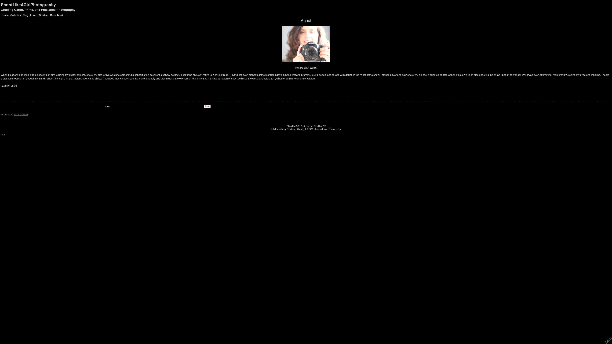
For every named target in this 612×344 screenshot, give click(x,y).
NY (324, 126)
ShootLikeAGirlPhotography (28, 4)
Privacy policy (335, 128)
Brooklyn (318, 126)
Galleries (15, 15)
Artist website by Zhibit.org (283, 128)
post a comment (21, 114)
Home (5, 15)
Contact (43, 15)
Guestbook (56, 15)
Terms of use (321, 128)
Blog (25, 15)
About (33, 15)
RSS (3, 134)
